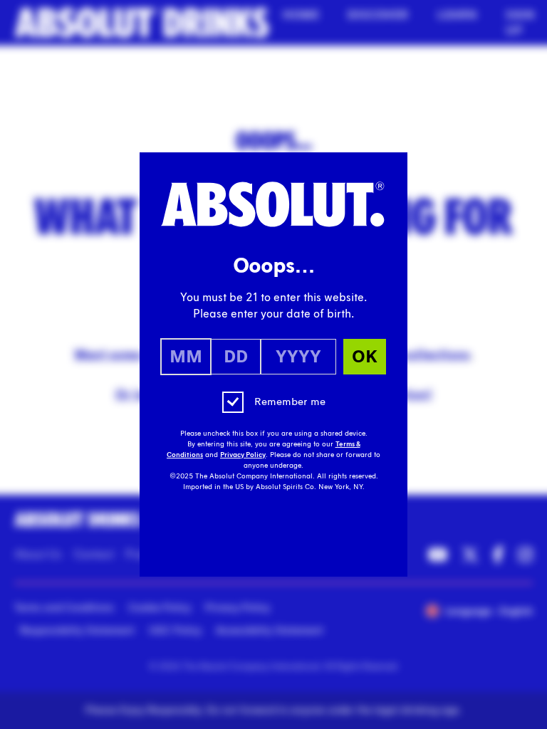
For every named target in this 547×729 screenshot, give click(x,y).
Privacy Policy (243, 455)
